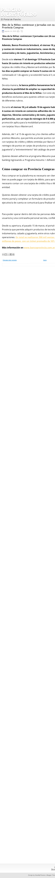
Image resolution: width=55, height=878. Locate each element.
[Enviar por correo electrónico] (3, 254)
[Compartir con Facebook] (10, 254)
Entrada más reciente (10, 260)
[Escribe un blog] (5, 254)
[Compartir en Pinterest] (13, 254)
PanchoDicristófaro (19, 13)
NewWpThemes (40, 875)
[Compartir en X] (8, 254)
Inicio (45, 260)
